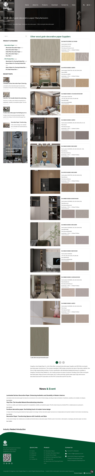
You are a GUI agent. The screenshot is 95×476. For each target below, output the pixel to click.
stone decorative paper (13, 49)
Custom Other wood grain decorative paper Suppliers (60, 471)
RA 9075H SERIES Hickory (69, 172)
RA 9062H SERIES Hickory (69, 146)
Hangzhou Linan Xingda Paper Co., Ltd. (20, 471)
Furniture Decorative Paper (52, 453)
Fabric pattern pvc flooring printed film (16, 67)
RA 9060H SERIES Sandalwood (70, 277)
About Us (35, 5)
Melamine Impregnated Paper (53, 457)
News (73, 5)
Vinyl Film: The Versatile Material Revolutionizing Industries (24, 402)
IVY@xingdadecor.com (77, 453)
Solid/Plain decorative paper (14, 51)
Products (45, 5)
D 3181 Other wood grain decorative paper (39, 357)
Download (55, 5)
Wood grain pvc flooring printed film (16, 61)
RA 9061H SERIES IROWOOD (69, 251)
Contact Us (64, 5)
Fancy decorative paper (12, 53)
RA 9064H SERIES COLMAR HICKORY (72, 93)
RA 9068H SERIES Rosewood (69, 198)
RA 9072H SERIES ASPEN (68, 67)
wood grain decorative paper (29, 24)
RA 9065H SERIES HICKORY (69, 224)
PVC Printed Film (11, 59)
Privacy (42, 471)
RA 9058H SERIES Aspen (68, 303)
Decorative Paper (17, 24)
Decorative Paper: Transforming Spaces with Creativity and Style (26, 416)
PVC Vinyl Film (49, 459)
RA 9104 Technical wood (69, 41)
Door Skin (9, 55)
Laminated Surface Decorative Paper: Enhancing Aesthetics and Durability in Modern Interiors (35, 395)
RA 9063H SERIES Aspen (68, 120)
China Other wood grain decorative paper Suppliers (62, 366)
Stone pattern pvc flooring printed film (15, 64)
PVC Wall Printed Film (12, 69)
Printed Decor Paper (50, 455)
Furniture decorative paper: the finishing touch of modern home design (28, 409)
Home (27, 5)
